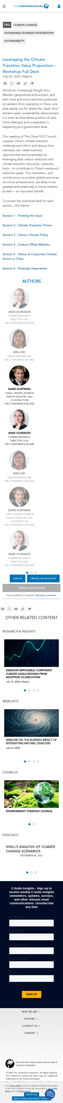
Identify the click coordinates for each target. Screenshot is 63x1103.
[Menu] (4, 6)
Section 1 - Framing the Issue (22, 216)
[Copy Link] (25, 83)
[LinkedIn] (5, 83)
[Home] (31, 6)
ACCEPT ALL (31, 1094)
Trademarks (30, 1065)
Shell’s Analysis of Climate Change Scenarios (30, 849)
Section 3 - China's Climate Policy (25, 235)
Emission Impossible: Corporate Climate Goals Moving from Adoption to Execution (29, 674)
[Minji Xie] (19, 338)
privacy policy (24, 1091)
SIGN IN (17, 578)
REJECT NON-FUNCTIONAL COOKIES (31, 1098)
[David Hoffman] (19, 375)
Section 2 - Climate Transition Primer (27, 225)
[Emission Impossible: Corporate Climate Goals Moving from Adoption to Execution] (31, 653)
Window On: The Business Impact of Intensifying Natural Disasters (31, 742)
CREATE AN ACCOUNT (43, 578)
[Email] (18, 83)
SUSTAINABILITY (14, 41)
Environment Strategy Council (29, 811)
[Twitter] (11, 83)
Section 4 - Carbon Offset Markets (26, 244)
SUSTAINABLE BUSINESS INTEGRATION (29, 33)
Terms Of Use (22, 1062)
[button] (27, 573)
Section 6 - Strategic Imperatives (25, 268)
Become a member (46, 595)
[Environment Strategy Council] (31, 794)
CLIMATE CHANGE (25, 25)
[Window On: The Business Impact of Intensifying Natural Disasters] (31, 723)
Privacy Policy (15, 1085)
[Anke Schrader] (19, 298)
